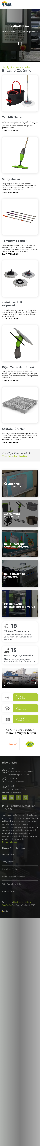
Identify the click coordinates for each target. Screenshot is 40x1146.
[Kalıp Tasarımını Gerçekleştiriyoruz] (20, 559)
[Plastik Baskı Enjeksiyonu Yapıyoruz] (20, 619)
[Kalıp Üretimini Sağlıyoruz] (20, 589)
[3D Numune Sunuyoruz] (20, 529)
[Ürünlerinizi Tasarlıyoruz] (20, 499)
